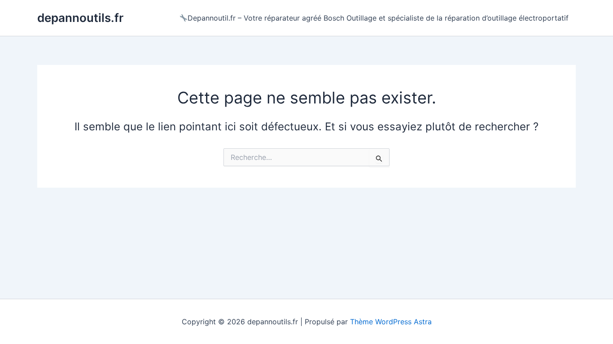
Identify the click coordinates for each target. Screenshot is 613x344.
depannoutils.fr (80, 18)
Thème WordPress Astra (391, 321)
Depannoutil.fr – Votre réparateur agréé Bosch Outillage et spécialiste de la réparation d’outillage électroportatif (378, 17)
